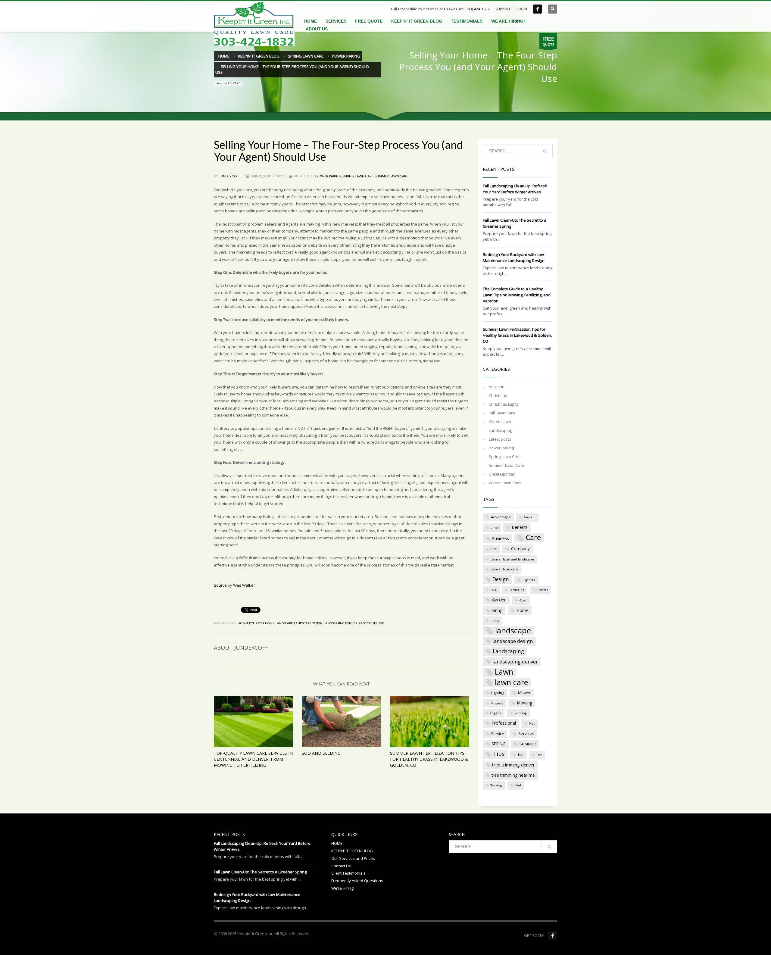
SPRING (499, 744)
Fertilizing (517, 590)
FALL (493, 590)
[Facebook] (552, 935)
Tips (498, 754)
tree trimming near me (513, 775)
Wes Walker (244, 585)
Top (520, 754)
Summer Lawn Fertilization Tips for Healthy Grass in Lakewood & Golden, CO (429, 759)
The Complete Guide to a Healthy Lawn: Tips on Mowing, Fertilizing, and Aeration (517, 295)
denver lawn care (504, 569)
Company (520, 548)
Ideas (495, 620)
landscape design (308, 623)
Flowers (542, 590)
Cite (494, 549)
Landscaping (500, 430)
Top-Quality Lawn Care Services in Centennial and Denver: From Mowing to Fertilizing (253, 759)
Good (523, 600)
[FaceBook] (537, 9)
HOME (336, 843)
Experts (529, 580)
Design (500, 579)
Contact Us (341, 866)
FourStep (256, 623)
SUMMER (528, 744)
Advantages (501, 517)
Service (497, 733)
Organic (495, 713)
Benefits (520, 527)
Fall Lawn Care (502, 413)
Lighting (497, 692)
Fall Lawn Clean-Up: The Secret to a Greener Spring (260, 872)
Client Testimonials (348, 873)
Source (220, 585)
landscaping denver (340, 623)
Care (533, 537)
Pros (532, 724)
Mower (524, 692)
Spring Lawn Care (357, 176)
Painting (520, 713)
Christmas (498, 395)
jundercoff (230, 176)
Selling (378, 623)
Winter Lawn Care (505, 482)
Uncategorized (502, 474)
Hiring (497, 610)
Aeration (496, 386)
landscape (284, 623)
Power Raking (329, 176)
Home (269, 623)
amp (494, 527)
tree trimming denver (513, 765)
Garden (499, 600)
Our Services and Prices (353, 858)
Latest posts (500, 439)
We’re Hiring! (342, 888)
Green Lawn (500, 421)
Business (500, 538)
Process (365, 623)
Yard (518, 785)
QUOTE (548, 41)
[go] (545, 151)
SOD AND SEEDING (321, 753)
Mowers (497, 703)
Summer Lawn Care (391, 176)
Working (496, 785)
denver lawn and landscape (512, 559)
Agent (243, 623)
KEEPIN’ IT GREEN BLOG (352, 851)
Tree (539, 755)
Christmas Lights (504, 404)
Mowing (524, 703)
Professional (504, 723)
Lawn (504, 672)
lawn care (511, 682)
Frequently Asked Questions (357, 880)
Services (526, 733)
